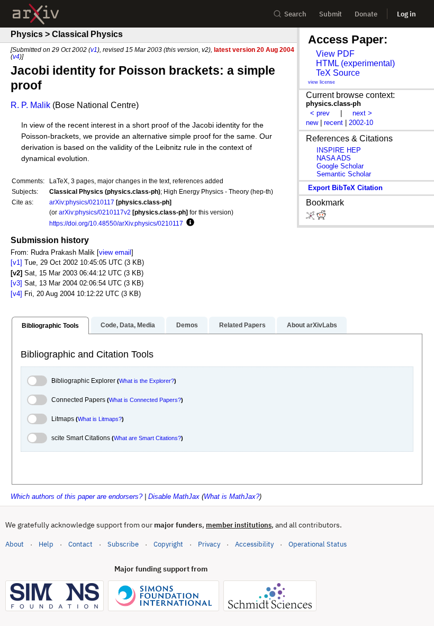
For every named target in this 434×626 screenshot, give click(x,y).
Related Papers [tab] (242, 325)
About (14, 544)
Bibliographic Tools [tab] (50, 325)
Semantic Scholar (344, 174)
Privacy (209, 544)
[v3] (16, 283)
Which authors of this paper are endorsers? (76, 496)
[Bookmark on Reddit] (321, 217)
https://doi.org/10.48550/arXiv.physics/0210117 (116, 223)
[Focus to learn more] (188, 223)
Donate (366, 14)
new (312, 123)
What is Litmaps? (100, 419)
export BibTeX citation (345, 188)
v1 (94, 49)
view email (115, 252)
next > (362, 113)
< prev (320, 113)
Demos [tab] (187, 325)
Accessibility (254, 544)
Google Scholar (340, 166)
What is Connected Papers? (145, 400)
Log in (406, 14)
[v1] (16, 262)
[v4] (16, 294)
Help (46, 544)
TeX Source (338, 72)
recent (333, 123)
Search (295, 14)
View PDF (335, 53)
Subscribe (123, 544)
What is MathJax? (231, 496)
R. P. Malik (30, 105)
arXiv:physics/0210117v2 (95, 212)
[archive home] (36, 14)
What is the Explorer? (146, 381)
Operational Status (317, 544)
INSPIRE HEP (339, 150)
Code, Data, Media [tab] (128, 325)
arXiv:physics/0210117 (81, 202)
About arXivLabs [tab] (312, 325)
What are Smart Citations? (147, 438)
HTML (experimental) (355, 63)
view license (321, 82)
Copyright (168, 544)
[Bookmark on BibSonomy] (311, 217)
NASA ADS (334, 158)
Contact (80, 544)
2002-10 (361, 123)
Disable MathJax (174, 496)
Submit (330, 14)
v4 (16, 56)
